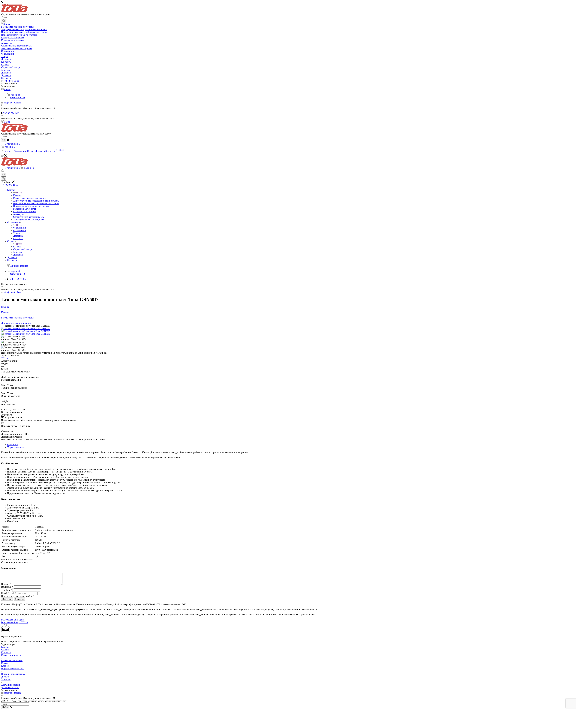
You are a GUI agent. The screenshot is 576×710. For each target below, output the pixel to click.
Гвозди (4, 663)
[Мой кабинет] (2, 171)
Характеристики (15, 447)
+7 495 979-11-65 (10, 80)
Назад (19, 192)
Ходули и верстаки (11, 684)
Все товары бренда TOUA (14, 622)
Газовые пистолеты (11, 655)
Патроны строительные (13, 674)
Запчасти (5, 679)
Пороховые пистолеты (12, 668)
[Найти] (3, 21)
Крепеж (5, 666)
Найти (5, 707)
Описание (12, 444)
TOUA (4, 358)
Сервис (17, 246)
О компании (19, 227)
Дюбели (5, 676)
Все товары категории (12, 619)
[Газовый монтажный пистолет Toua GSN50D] (25, 328)
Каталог (17, 195)
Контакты (6, 652)
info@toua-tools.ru (12, 102)
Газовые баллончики (11, 660)
